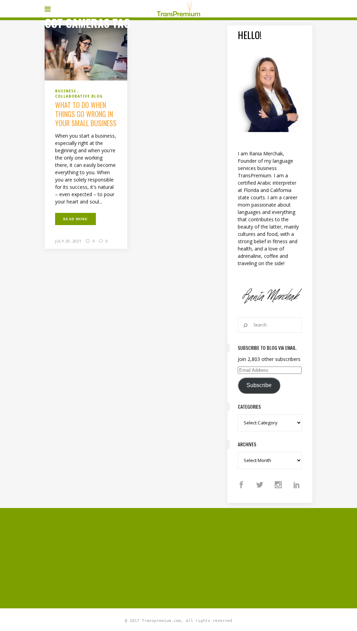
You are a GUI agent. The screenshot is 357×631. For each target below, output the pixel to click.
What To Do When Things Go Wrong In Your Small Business (85, 114)
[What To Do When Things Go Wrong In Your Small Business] (86, 52)
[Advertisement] (201, 557)
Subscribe (259, 385)
